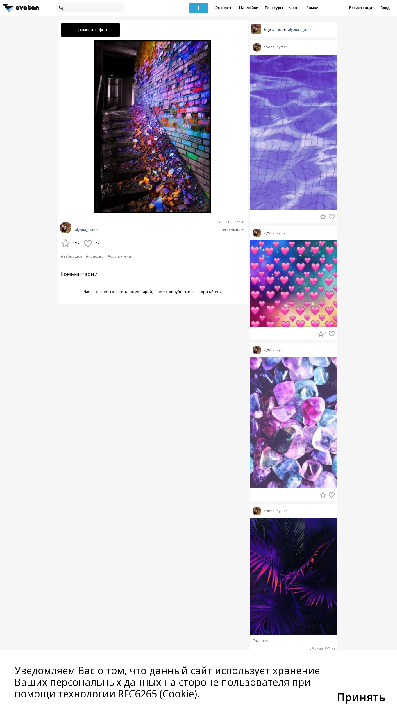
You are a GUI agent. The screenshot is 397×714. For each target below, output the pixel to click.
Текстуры (273, 7)
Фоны (295, 7)
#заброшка (71, 256)
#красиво (95, 256)
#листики (261, 640)
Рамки (312, 7)
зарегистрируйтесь (170, 291)
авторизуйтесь (208, 291)
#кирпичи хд (119, 256)
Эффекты (224, 7)
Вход (385, 7)
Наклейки (249, 7)
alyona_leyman (87, 230)
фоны (277, 29)
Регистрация (362, 7)
